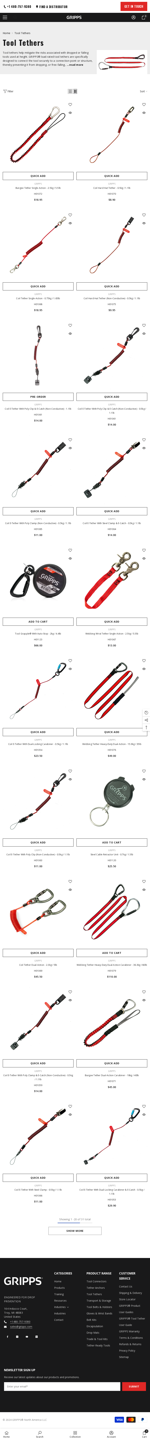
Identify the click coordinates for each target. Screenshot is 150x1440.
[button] (70, 91)
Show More (75, 1231)
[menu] (5, 17)
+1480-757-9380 (20, 1321)
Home (6, 33)
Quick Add (38, 176)
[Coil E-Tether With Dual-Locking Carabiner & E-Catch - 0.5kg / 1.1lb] (111, 1136)
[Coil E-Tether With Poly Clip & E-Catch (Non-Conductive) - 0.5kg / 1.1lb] (111, 355)
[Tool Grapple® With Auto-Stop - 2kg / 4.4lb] (38, 580)
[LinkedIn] (36, 1336)
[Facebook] (7, 1336)
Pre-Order (38, 396)
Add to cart (38, 621)
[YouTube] (26, 1336)
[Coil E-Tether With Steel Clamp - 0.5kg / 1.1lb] (38, 1136)
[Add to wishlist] (70, 104)
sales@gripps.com (21, 1326)
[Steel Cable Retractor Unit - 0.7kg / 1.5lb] (111, 801)
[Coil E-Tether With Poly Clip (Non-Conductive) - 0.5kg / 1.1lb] (38, 801)
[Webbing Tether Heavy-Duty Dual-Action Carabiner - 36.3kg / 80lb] (111, 911)
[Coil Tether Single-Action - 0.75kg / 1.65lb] (38, 245)
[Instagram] (17, 1336)
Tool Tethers (22, 33)
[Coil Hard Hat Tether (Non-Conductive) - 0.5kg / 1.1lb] (111, 245)
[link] (40, 1434)
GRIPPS (38, 183)
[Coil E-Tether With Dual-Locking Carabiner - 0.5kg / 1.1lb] (38, 690)
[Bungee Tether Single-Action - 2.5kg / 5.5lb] (38, 134)
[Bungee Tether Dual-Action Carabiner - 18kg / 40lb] (111, 1022)
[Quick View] (70, 113)
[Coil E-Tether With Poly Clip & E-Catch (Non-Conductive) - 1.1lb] (38, 355)
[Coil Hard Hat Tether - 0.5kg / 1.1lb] (111, 134)
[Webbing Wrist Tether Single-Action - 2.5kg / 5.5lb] (111, 580)
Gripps (38, 404)
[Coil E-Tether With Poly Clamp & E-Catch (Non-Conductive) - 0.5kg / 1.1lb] (38, 1022)
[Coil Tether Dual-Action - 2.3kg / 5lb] (38, 911)
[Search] (15, 17)
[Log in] (133, 17)
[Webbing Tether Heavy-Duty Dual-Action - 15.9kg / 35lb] (111, 690)
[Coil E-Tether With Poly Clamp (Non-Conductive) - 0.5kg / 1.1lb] (38, 470)
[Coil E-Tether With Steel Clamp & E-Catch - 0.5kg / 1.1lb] (111, 470)
